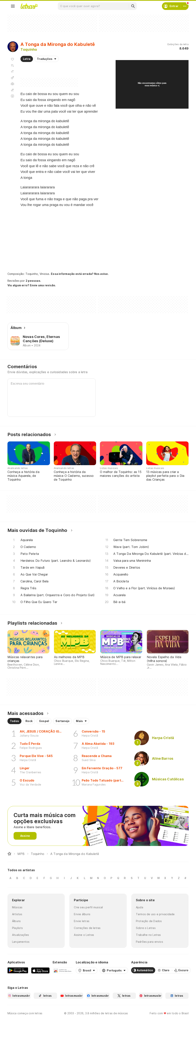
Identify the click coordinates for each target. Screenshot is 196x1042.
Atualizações (20, 934)
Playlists (17, 928)
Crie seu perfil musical (88, 907)
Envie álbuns (82, 914)
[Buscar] (133, 6)
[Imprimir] (12, 83)
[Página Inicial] (9, 854)
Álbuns (16, 921)
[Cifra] (12, 77)
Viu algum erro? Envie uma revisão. (31, 285)
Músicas (17, 907)
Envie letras (81, 921)
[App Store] (40, 970)
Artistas (17, 914)
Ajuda (139, 907)
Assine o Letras (84, 934)
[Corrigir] (12, 90)
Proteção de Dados (149, 921)
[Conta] (185, 6)
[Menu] (12, 6)
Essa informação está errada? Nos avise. (80, 273)
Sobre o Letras (146, 928)
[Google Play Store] (17, 970)
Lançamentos (20, 941)
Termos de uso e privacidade (155, 914)
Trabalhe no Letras (148, 934)
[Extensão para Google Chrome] (63, 970)
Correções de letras (87, 928)
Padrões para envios (149, 941)
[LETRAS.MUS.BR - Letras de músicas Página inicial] (29, 6)
